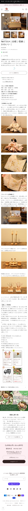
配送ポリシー (21, 503)
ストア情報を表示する (8, 81)
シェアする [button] (5, 55)
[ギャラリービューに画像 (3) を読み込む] (21, 35)
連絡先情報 (9, 505)
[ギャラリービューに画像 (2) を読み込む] (14, 35)
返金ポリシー (22, 500)
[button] (1, 9)
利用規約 (16, 503)
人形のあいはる (8, 500)
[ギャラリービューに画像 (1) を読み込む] (7, 35)
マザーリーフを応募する (14, 437)
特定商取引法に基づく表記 (17, 505)
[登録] (23, 478)
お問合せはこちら (14, 457)
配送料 (4, 49)
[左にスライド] (1, 35)
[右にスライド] (26, 35)
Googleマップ (14, 461)
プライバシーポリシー (9, 503)
